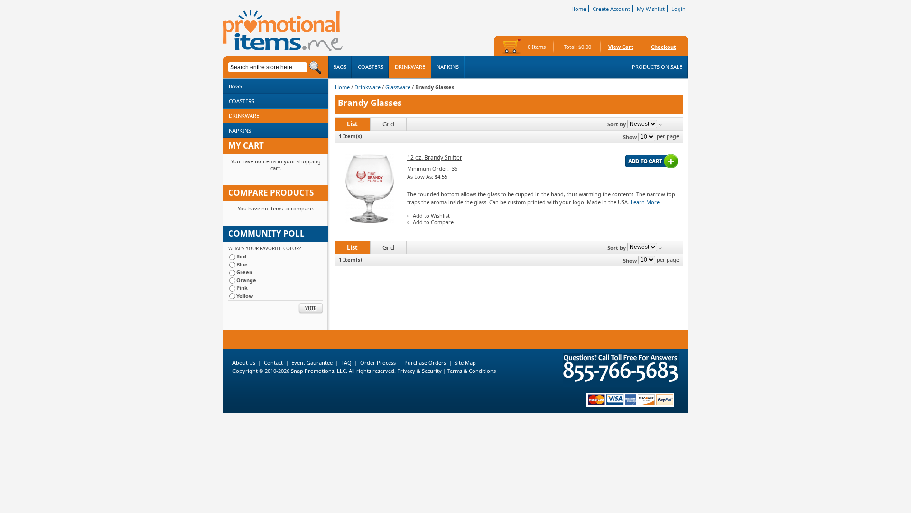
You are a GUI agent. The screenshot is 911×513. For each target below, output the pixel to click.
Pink (242, 287)
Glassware (397, 87)
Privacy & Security (419, 370)
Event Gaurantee (312, 362)
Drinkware (367, 87)
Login (678, 8)
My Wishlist (651, 8)
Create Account (611, 8)
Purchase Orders (425, 362)
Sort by (616, 124)
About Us (243, 362)
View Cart (620, 46)
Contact (273, 362)
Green (244, 272)
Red (241, 256)
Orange (246, 280)
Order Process (378, 362)
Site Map (465, 362)
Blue (242, 264)
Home (578, 8)
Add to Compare (433, 222)
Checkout (663, 46)
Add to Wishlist (431, 215)
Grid (388, 124)
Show (630, 137)
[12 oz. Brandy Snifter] (369, 220)
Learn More (645, 202)
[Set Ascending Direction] (660, 123)
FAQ (346, 362)
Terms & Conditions (471, 370)
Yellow (244, 295)
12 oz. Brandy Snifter (434, 157)
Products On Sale (657, 66)
